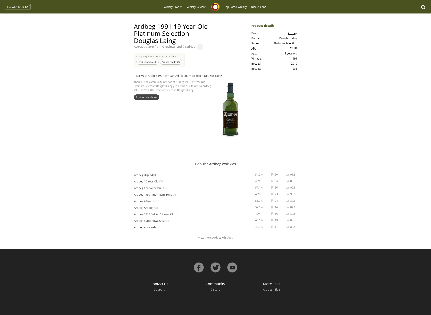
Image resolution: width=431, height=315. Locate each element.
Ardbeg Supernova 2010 (151, 221)
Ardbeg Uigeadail (147, 175)
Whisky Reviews (197, 7)
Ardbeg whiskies (222, 237)
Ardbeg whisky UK (148, 61)
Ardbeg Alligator (146, 201)
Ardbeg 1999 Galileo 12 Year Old (156, 214)
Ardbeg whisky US (171, 61)
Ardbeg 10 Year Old (148, 181)
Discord (215, 289)
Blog (277, 289)
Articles (267, 289)
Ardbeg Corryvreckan (149, 188)
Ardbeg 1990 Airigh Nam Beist (155, 194)
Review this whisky (146, 97)
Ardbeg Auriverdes (146, 227)
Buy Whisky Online (17, 6)
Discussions (258, 7)
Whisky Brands (173, 7)
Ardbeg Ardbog (146, 208)
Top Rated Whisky (235, 7)
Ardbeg (292, 33)
